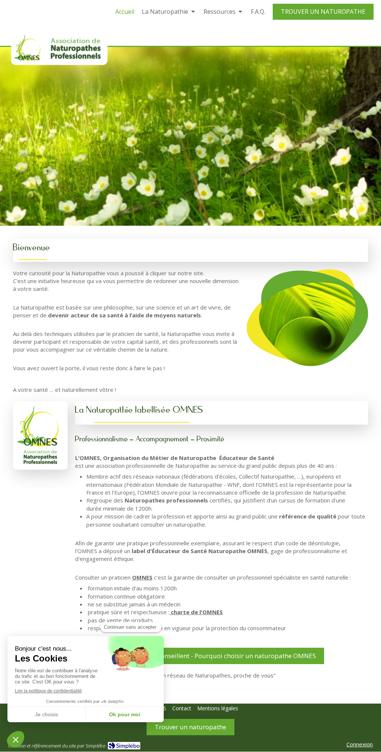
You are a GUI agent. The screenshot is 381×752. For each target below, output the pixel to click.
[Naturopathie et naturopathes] (59, 48)
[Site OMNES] (40, 435)
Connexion (359, 744)
